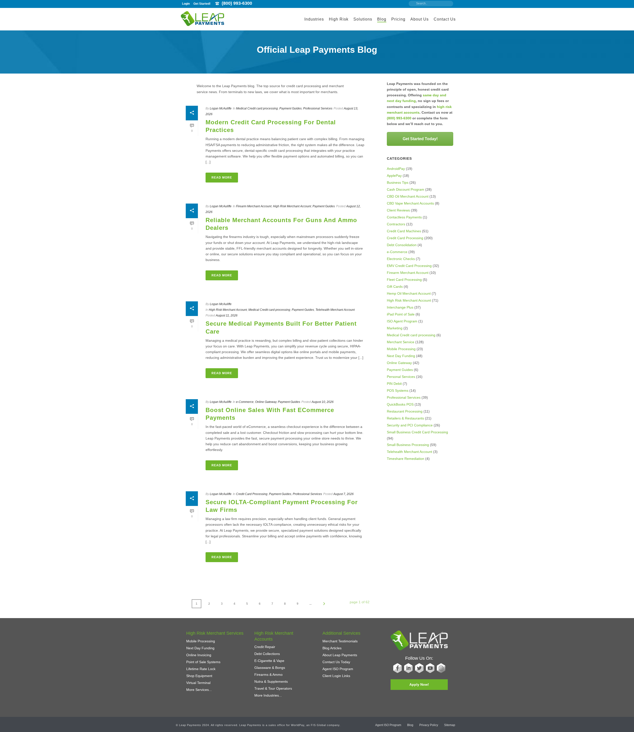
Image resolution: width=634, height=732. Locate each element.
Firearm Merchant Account (253, 206)
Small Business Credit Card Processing (417, 432)
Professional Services (317, 108)
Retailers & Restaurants (405, 418)
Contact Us (445, 19)
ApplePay (394, 176)
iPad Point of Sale (401, 314)
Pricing (398, 19)
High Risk (338, 19)
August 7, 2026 (343, 494)
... (310, 603)
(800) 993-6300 (237, 3)
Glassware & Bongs (269, 668)
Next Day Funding (401, 356)
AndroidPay (396, 169)
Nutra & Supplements (271, 681)
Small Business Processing (408, 445)
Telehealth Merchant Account (335, 310)
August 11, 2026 (227, 315)
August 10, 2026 (323, 402)
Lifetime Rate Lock (200, 669)
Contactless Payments (404, 217)
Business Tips (397, 182)
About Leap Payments (339, 655)
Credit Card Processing (251, 494)
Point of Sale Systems (203, 662)
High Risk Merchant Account (292, 206)
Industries (314, 19)
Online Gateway (265, 402)
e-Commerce (245, 402)
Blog (381, 19)
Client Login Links (336, 676)
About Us (419, 19)
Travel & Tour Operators (273, 688)
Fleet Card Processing (404, 280)
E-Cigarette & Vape (269, 661)
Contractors (396, 224)
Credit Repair (264, 647)
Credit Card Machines (404, 231)
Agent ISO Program (337, 669)
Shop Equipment (199, 676)
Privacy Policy (428, 725)
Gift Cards (395, 286)
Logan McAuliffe (221, 108)
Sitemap (449, 725)
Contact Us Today (336, 662)
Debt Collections (267, 654)
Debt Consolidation (402, 245)
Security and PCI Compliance (410, 425)
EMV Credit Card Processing (409, 266)
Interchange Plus (400, 307)
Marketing (394, 328)
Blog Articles (332, 648)
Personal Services (401, 377)
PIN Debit (394, 384)
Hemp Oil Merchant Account (409, 293)
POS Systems (397, 390)
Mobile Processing (401, 349)
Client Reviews (398, 210)
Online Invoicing (198, 655)
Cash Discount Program (405, 189)
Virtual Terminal (198, 683)
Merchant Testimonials (340, 641)
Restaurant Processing (405, 411)
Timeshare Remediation (405, 459)
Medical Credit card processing (257, 108)
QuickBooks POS (400, 404)
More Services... (199, 690)
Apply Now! (419, 684)
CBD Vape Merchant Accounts (410, 203)
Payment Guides (290, 108)
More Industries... (268, 695)
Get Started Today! (420, 139)
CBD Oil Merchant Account (407, 196)
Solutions (362, 19)
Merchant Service (400, 342)
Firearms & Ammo (268, 675)
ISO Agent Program (402, 321)
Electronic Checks (401, 259)
